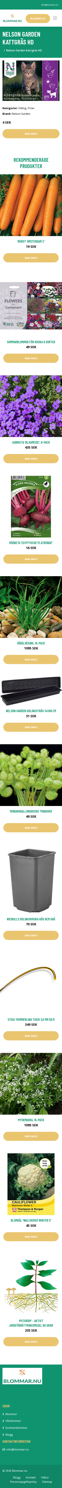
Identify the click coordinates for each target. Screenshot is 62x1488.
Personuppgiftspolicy (23, 1482)
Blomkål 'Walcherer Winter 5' (31, 1220)
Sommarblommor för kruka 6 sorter (31, 342)
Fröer (31, 108)
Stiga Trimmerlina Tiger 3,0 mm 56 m (31, 1019)
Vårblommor (13, 1421)
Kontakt (31, 1477)
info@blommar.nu (49, 4)
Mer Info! (31, 133)
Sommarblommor (16, 1428)
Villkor (45, 1477)
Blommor (11, 1414)
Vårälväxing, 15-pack (31, 643)
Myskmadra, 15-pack (31, 1120)
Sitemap (47, 1482)
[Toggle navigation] (55, 18)
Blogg (9, 1434)
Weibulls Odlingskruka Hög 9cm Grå (31, 919)
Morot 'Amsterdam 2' (31, 241)
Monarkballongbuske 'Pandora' (31, 811)
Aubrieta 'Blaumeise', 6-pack (31, 442)
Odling (22, 108)
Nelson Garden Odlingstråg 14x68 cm (31, 711)
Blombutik (37, 18)
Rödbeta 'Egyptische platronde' (31, 543)
